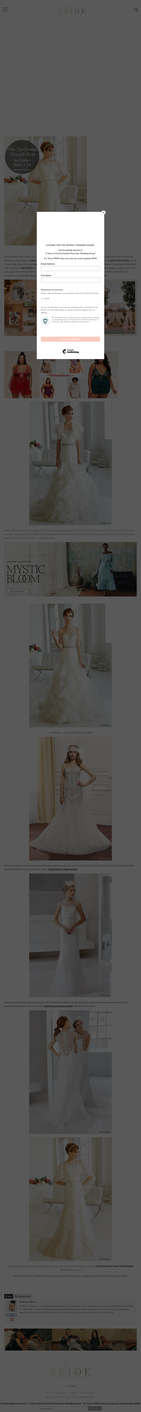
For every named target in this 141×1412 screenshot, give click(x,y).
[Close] (103, 212)
